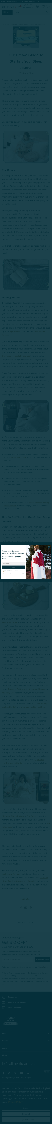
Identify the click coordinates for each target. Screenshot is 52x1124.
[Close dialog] (49, 547)
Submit (13, 566)
